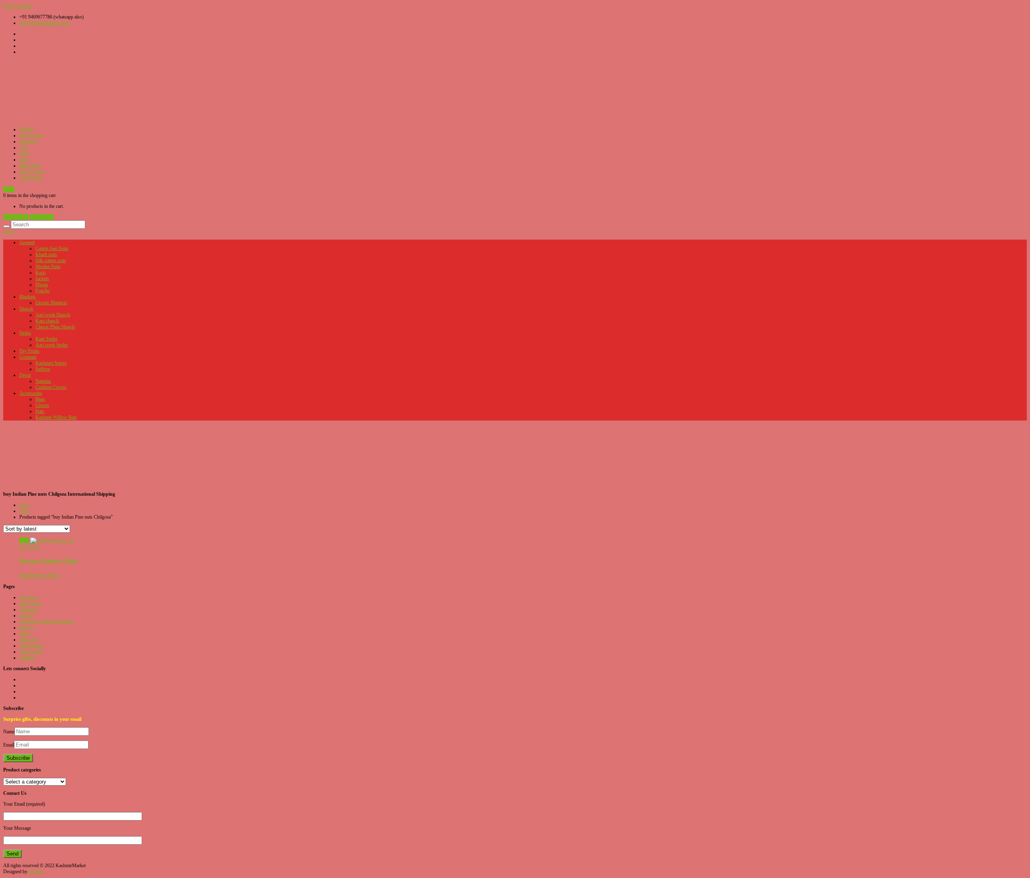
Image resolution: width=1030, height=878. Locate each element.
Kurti (40, 272)
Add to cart (63, 540)
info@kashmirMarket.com (44, 23)
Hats (39, 411)
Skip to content (17, 6)
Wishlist (27, 658)
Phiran (41, 284)
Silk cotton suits (50, 260)
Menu (8, 231)
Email (8, 745)
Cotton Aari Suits (51, 248)
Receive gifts (31, 171)
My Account (31, 135)
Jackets (42, 278)
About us (28, 597)
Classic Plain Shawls (55, 327)
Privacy (26, 627)
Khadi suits (46, 254)
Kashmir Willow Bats (56, 417)
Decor (25, 375)
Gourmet (27, 357)
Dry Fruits (29, 351)
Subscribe (28, 639)
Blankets (27, 297)
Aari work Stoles (51, 345)
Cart (23, 147)
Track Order (31, 178)
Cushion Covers (50, 387)
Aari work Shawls (52, 315)
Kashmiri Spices (51, 363)
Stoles (25, 333)
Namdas (43, 381)
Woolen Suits (48, 266)
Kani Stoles (46, 339)
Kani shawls (47, 321)
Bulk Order (30, 165)
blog (23, 159)
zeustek (36, 871)
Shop (24, 153)
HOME (26, 129)
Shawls (26, 309)
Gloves (42, 405)
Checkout (28, 141)
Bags (40, 399)
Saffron (42, 369)
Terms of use (31, 645)
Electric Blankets (51, 303)
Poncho (42, 290)
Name (8, 731)
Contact (26, 615)
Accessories (30, 393)
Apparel (27, 242)
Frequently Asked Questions (46, 621)
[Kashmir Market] (63, 118)
